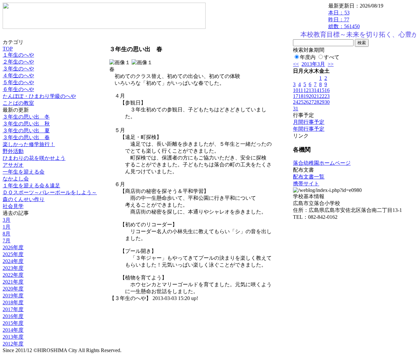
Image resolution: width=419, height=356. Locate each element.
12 (306, 90)
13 (311, 90)
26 (306, 102)
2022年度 (13, 275)
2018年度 (13, 302)
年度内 (308, 57)
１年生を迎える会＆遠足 (31, 185)
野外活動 (13, 151)
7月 (6, 240)
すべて (331, 57)
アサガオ (13, 165)
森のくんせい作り (24, 199)
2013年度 (13, 337)
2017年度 (13, 309)
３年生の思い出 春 (26, 137)
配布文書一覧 (308, 176)
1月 (6, 227)
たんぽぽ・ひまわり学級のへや (39, 96)
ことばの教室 (18, 103)
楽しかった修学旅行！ (29, 144)
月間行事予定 (308, 122)
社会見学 (13, 206)
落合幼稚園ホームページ (322, 163)
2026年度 (13, 247)
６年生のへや (18, 89)
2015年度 (13, 323)
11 (300, 90)
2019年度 (13, 295)
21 (316, 96)
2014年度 (13, 330)
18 (300, 96)
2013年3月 (313, 64)
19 (306, 96)
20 (311, 96)
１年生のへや (18, 55)
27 (311, 102)
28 (316, 102)
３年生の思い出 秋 (26, 123)
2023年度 (13, 268)
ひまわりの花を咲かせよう (34, 158)
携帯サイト (306, 183)
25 (300, 102)
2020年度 (13, 288)
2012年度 (13, 344)
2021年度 (13, 282)
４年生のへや (18, 75)
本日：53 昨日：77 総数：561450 (344, 19)
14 (316, 90)
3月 (6, 220)
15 (321, 90)
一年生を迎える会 (24, 172)
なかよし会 (16, 178)
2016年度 (13, 316)
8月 (6, 233)
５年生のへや (18, 82)
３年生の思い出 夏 (26, 130)
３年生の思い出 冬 (26, 117)
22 (321, 96)
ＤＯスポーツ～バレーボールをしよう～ (50, 192)
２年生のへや (18, 62)
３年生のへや (18, 68)
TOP (8, 48)
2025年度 (13, 254)
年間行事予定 (308, 129)
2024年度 (13, 261)
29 (321, 102)
